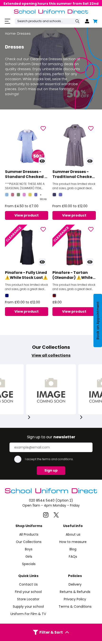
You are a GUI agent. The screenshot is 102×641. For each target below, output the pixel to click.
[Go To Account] (87, 21)
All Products (28, 534)
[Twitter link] (56, 515)
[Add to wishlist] (43, 128)
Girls (28, 556)
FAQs (73, 556)
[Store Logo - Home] (51, 12)
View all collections (51, 355)
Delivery (75, 584)
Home (10, 33)
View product (26, 215)
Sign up (51, 470)
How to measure (73, 541)
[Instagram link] (46, 515)
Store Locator (28, 599)
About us (73, 534)
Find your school (28, 591)
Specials (29, 564)
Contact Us (28, 584)
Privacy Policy (75, 599)
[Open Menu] (7, 21)
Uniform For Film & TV (28, 613)
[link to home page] (51, 492)
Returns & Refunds (75, 591)
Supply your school (28, 606)
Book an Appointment (97, 320)
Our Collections (29, 541)
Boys (28, 549)
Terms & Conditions (75, 606)
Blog (73, 549)
